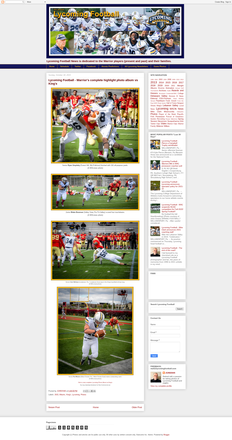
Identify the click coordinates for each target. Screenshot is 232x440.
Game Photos (160, 66)
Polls (152, 117)
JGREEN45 (170, 373)
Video (163, 123)
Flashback (160, 101)
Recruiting (161, 119)
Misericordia (169, 112)
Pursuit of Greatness (175, 117)
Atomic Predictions (110, 66)
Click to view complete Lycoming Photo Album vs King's (95, 382)
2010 (178, 79)
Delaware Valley (159, 96)
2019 (160, 85)
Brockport (162, 93)
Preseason (160, 116)
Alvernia (161, 88)
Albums (62, 395)
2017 (181, 82)
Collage (181, 93)
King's (68, 395)
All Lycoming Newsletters (136, 66)
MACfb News (177, 109)
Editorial (154, 98)
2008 (169, 79)
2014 (161, 82)
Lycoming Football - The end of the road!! (172, 249)
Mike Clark (156, 112)
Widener (159, 126)
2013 (154, 82)
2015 (56, 395)
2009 (173, 79)
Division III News (176, 96)
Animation (170, 88)
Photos (83, 395)
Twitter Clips (155, 124)
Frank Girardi (171, 101)
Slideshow (174, 119)
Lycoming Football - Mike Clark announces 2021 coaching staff (172, 229)
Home (52, 66)
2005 (165, 79)
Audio (169, 90)
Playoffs (180, 114)
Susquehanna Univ (175, 121)
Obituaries (180, 112)
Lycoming (76, 395)
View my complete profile (161, 386)
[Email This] (84, 391)
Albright (180, 85)
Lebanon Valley (170, 105)
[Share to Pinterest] (94, 391)
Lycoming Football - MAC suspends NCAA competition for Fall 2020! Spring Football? (172, 208)
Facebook (91, 66)
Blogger (166, 435)
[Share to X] (89, 391)
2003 (160, 79)
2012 (182, 79)
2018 (153, 85)
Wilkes (166, 126)
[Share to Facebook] (92, 391)
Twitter (78, 66)
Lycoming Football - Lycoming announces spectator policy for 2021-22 (172, 185)
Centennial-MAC (171, 93)
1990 (152, 79)
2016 (174, 82)
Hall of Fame (171, 103)
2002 (156, 79)
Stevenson (162, 121)
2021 (173, 86)
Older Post (137, 407)
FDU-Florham (165, 98)
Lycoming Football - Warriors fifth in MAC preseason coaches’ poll (172, 163)
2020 (167, 85)
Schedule (64, 66)
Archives (162, 90)
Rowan (168, 119)
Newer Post (54, 407)
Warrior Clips (172, 124)
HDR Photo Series (160, 103)
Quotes (153, 119)
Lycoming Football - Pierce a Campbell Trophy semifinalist (170, 143)
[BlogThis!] (87, 391)
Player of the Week (167, 114)
